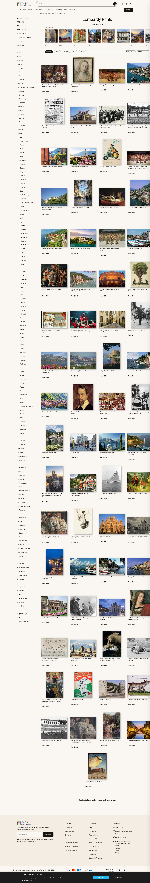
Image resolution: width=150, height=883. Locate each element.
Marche (22, 322)
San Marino (22, 517)
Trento (22, 410)
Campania (23, 179)
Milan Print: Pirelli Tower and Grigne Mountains (81, 659)
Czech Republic (24, 99)
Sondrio (23, 298)
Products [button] (72, 10)
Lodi (22, 275)
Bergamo (24, 237)
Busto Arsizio (25, 245)
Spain (21, 533)
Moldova (22, 475)
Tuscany (22, 421)
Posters (22, 372)
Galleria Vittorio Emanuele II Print (80, 207)
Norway (21, 494)
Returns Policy (93, 835)
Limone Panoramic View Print (79, 166)
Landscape (66, 51)
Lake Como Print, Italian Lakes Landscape (79, 577)
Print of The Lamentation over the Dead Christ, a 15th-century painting (81, 741)
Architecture (22, 49)
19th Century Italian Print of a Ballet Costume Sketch (138, 290)
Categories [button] (22, 10)
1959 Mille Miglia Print (77, 699)
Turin (21, 418)
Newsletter (92, 854)
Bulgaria (21, 91)
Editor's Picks (49, 10)
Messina (23, 325)
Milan (22, 287)
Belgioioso (24, 233)
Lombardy (62, 13)
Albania (21, 64)
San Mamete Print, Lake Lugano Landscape (137, 453)
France (21, 114)
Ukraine (21, 544)
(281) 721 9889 (120, 827)
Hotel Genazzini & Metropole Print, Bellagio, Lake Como (80, 290)
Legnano (23, 272)
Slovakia (22, 525)
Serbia (21, 521)
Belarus (21, 80)
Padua (22, 348)
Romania (22, 510)
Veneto (22, 433)
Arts (19, 53)
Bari (21, 156)
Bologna (23, 164)
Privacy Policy (93, 831)
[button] (56, 881)
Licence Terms (94, 846)
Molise (22, 333)
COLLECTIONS (22, 30)
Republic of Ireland (25, 506)
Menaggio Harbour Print (49, 452)
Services (21, 606)
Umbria (22, 425)
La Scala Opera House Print (50, 618)
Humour (21, 564)
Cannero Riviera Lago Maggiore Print (52, 248)
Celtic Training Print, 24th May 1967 (52, 740)
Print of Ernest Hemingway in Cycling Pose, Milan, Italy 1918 (138, 412)
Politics (22, 368)
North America (23, 575)
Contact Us (116, 823)
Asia (19, 56)
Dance (22, 191)
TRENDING (20, 22)
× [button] (148, 873)
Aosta (22, 145)
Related (23, 314)
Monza (23, 291)
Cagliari (22, 172)
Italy (20, 133)
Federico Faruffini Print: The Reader (109, 207)
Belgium (21, 83)
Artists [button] (30, 10)
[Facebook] (119, 871)
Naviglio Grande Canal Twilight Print (138, 740)
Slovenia (22, 529)
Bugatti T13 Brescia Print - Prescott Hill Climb (138, 659)
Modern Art (22, 571)
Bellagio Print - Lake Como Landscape (139, 577)
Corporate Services (71, 843)
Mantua (23, 283)
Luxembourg (23, 464)
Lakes (22, 214)
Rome (22, 387)
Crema (23, 256)
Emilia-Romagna (25, 195)
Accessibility (93, 823)
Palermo (23, 360)
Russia (21, 514)
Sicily (21, 398)
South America (23, 610)
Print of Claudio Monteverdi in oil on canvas (81, 412)
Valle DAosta (24, 429)
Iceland (21, 129)
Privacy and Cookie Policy (31, 878)
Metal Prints (93, 850)
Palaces (22, 356)
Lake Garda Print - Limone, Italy (137, 207)
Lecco (23, 268)
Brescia (23, 241)
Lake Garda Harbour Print (135, 248)
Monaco (21, 479)
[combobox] (75, 3)
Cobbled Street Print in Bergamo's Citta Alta (109, 331)
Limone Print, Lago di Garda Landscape (50, 577)
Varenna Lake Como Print (135, 371)
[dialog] (75, 877)
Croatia (21, 95)
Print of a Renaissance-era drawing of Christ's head (81, 85)
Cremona (24, 260)
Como (23, 252)
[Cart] (126, 4)
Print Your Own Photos (72, 846)
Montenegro (23, 483)
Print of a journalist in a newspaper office (109, 249)
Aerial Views (24, 141)
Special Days (22, 614)
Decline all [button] (118, 877)
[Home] (25, 4)
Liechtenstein (23, 456)
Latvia (21, 452)
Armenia (22, 72)
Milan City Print (75, 452)
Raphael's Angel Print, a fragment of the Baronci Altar (138, 618)
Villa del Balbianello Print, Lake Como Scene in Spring (52, 208)
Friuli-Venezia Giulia (26, 202)
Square (74, 51)
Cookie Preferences (95, 858)
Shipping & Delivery (95, 839)
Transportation (23, 621)
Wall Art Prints (43, 13)
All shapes (48, 51)
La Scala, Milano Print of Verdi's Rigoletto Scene (51, 331)
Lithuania (22, 460)
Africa (20, 41)
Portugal (22, 502)
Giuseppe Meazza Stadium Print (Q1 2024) (81, 126)
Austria (21, 76)
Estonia (21, 106)
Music (22, 337)
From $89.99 (45, 91)
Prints (20, 594)
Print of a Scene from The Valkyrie (138, 493)
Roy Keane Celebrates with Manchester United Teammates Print (81, 331)
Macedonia (22, 468)
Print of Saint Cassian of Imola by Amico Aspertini (51, 290)
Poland (21, 498)
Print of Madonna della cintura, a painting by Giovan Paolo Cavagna (51, 700)
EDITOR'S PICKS (22, 18)
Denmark (22, 103)
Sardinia (22, 391)
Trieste (22, 414)
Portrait (57, 51)
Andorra (21, 68)
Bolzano (22, 168)
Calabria (22, 176)
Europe (20, 60)
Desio (23, 264)
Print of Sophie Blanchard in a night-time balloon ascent (81, 536)
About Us (68, 823)
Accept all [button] (101, 877)
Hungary (22, 126)
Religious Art (22, 598)
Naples (22, 341)
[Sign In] (131, 4)
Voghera (23, 310)
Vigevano (24, 306)
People (20, 583)
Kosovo (21, 448)
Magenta (24, 279)
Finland (21, 110)
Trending (59, 10)
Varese (23, 302)
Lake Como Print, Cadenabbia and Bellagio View (51, 371)
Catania (22, 187)
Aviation (22, 149)
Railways (23, 379)
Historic (21, 560)
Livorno (22, 226)
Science (21, 602)
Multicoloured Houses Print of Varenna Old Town (79, 494)
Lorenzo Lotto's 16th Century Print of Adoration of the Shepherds (110, 659)
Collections (38, 10)
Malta (21, 471)
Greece (21, 122)
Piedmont (23, 364)
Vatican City (23, 552)
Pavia (22, 295)
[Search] (115, 4)
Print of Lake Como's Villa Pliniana (109, 740)
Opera (22, 345)
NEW (18, 26)
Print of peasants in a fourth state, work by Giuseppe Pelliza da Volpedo (138, 167)
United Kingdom (24, 548)
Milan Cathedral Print (105, 536)
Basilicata (23, 160)
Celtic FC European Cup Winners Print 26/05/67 (52, 126)
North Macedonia (24, 491)
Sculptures (23, 395)
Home (48, 13)
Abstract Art (22, 33)
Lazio (21, 218)
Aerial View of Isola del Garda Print (81, 248)
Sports (22, 402)
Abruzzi (22, 137)
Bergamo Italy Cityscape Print (79, 371)
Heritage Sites (24, 210)
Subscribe (48, 834)
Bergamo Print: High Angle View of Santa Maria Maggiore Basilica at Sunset (52, 495)
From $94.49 (103, 337)
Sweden (21, 537)
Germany (22, 118)
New (65, 10)
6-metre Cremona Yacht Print (108, 493)
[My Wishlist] (122, 4)
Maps (22, 318)
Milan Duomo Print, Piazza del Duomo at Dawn (139, 536)
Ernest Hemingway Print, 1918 (136, 330)
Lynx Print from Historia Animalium (138, 699)
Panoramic (82, 51)
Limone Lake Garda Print (135, 85)
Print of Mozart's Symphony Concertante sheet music (50, 659)
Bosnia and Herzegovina (27, 87)
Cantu (23, 249)
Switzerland (23, 541)
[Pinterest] (124, 871)
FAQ (90, 827)
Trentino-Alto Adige (26, 406)
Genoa (22, 206)
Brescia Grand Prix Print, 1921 (93, 781)
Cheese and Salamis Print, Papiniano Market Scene (110, 412)
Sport (20, 617)
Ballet (22, 152)
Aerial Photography (24, 37)
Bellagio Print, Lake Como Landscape (52, 166)
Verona (22, 441)
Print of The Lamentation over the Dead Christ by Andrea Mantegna (52, 536)
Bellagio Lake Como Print (107, 371)
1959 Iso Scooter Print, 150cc (108, 166)
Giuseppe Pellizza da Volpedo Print (109, 85)
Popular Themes (23, 587)
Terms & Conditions (95, 843)
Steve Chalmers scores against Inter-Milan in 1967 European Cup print (138, 126)
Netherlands (23, 487)
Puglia (22, 375)
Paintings (23, 352)
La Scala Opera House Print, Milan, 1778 (109, 290)
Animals (21, 45)
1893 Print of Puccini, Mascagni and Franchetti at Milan (81, 618)
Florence (23, 199)
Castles (22, 183)
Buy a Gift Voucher (71, 850)
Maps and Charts (24, 567)
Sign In (128, 10)
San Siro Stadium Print (106, 699)
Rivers (22, 383)
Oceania (21, 579)
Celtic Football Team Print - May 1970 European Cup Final (110, 126)
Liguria (22, 222)
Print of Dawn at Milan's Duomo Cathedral (108, 618)
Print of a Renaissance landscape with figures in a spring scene (53, 85)
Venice (22, 437)
